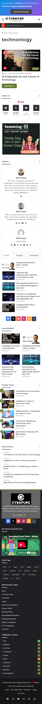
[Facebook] (14, 245)
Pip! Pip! (31, 686)
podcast (27, 571)
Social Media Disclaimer (10, 615)
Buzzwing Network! (21, 121)
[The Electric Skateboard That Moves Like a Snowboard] (8, 424)
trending (5, 578)
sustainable (15, 574)
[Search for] (39, 20)
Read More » (9, 86)
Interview (6, 666)
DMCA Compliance (9, 622)
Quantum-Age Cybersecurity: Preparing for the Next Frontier (26, 275)
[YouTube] (22, 223)
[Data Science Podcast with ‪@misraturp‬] (8, 435)
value (17, 578)
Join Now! (5, 629)
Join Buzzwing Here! (21, 12)
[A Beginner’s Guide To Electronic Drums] (8, 404)
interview (13, 571)
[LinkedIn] (19, 223)
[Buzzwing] (34, 319)
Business (6, 644)
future (5, 571)
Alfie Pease (7, 73)
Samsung (6, 574)
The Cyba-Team (7, 594)
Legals (4, 601)
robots (35, 571)
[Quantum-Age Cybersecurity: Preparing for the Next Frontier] (8, 275)
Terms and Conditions (10, 605)
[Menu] (3, 20)
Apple (15, 567)
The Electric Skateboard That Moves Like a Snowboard (26, 423)
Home (5, 33)
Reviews (6, 670)
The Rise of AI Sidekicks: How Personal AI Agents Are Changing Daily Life (28, 296)
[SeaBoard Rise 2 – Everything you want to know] (8, 414)
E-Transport (7, 652)
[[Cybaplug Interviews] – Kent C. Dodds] (8, 265)
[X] (18, 245)
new (20, 571)
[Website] (21, 196)
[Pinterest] (27, 245)
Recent (6, 255)
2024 (4, 567)
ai (10, 567)
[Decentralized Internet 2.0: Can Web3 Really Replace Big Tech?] (8, 286)
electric (36, 567)
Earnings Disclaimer (9, 619)
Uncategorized (8, 673)
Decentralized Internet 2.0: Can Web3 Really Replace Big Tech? (27, 285)
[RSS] (25, 515)
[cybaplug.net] (15, 19)
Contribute (5, 598)
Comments (34, 255)
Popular (19, 255)
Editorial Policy (7, 612)
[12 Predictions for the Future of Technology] (8, 394)
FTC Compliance (8, 626)
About (4, 591)
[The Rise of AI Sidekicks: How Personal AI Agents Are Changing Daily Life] (8, 297)
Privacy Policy (7, 608)
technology (32, 574)
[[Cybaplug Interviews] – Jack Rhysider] (8, 308)
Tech (23, 574)
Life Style (6, 648)
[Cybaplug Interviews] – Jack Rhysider (19, 25)
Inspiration (7, 662)
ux (12, 578)
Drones (5, 655)
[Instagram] (25, 223)
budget (29, 567)
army (22, 567)
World (5, 659)
